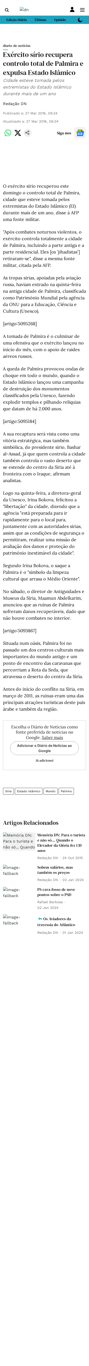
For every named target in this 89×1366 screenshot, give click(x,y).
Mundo (50, 791)
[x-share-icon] (18, 135)
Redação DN (15, 103)
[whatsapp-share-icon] (8, 135)
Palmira (66, 791)
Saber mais (52, 737)
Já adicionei (44, 760)
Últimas (40, 19)
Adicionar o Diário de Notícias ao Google (44, 748)
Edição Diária (16, 19)
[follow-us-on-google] (80, 133)
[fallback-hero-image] (19, 841)
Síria (8, 791)
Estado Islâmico (28, 791)
